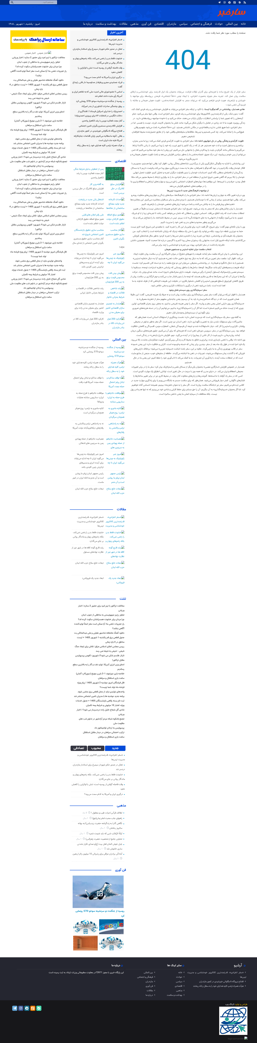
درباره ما (88, 24)
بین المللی (232, 24)
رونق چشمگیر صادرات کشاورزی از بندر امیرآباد (101, 106)
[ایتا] (234, 2)
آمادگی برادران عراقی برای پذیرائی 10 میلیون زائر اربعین (97, 854)
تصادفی (79, 748)
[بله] (239, 2)
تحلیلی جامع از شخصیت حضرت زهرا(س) (104, 839)
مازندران (171, 24)
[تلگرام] (219, 2)
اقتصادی (159, 24)
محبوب (96, 748)
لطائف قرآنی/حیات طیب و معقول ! (106, 813)
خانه (243, 24)
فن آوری (146, 24)
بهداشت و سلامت (106, 24)
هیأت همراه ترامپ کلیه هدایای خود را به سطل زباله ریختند (218, 986)
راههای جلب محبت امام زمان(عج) (107, 818)
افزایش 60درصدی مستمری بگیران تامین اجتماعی (100, 126)
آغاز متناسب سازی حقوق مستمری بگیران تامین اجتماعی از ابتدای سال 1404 (98, 243)
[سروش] (229, 2)
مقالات (123, 24)
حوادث (219, 24)
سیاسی (183, 24)
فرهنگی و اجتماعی (201, 24)
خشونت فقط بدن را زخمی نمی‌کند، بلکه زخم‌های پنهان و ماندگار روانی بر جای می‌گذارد (88, 537)
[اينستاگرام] (224, 2)
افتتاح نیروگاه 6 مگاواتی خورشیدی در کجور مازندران (99, 131)
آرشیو (238, 965)
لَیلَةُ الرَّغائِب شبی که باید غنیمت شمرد (105, 833)
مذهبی (134, 24)
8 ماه (85, 813)
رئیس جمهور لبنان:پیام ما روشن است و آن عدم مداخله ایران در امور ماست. (88, 478)
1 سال (86, 818)
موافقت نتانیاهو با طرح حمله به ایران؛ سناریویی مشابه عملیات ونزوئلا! (90, 397)
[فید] (244, 2)
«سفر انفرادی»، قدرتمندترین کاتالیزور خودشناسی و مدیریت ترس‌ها (90, 522)
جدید (115, 748)
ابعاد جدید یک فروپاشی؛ (92, 578)
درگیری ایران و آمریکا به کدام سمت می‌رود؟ (103, 77)
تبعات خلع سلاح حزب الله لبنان (89, 489)
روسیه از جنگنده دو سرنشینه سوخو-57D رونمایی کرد (99, 101)
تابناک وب (229, 1004)
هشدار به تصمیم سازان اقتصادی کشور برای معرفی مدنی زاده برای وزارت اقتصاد (89, 308)
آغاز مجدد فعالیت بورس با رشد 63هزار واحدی (102, 121)
